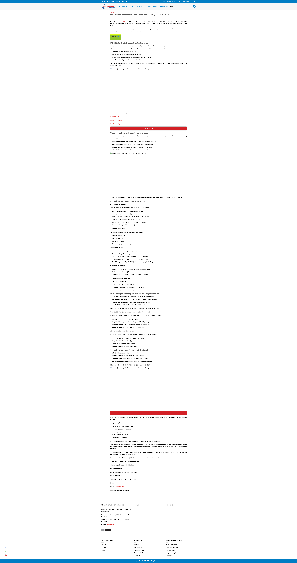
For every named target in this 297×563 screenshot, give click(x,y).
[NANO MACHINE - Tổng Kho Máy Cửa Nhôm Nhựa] (108, 6)
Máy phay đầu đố (162, 6)
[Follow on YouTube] (194, 1)
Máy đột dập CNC (115, 116)
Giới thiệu (176, 6)
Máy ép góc (134, 6)
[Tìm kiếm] (194, 6)
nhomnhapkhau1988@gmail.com (113, 527)
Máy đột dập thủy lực (116, 120)
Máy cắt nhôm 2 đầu (123, 6)
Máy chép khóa (152, 6)
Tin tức (171, 6)
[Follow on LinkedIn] (193, 1)
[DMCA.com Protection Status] (106, 529)
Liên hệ (182, 6)
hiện (118, 36)
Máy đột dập (142, 6)
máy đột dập (124, 21)
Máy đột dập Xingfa (115, 124)
